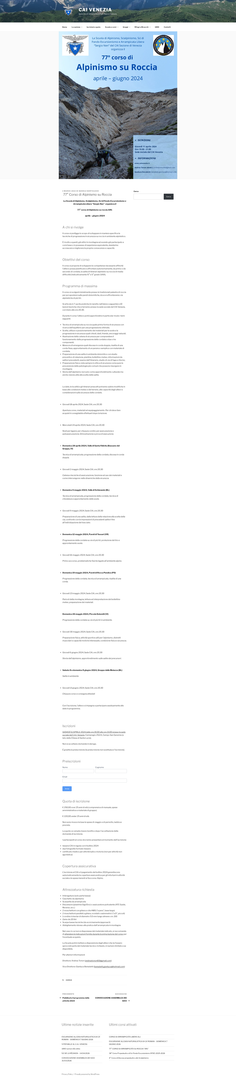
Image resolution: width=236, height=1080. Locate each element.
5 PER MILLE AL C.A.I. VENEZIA (74, 1044)
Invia (67, 789)
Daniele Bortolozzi (89, 191)
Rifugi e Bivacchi (141, 27)
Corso (69, 980)
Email (64, 777)
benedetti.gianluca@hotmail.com (109, 966)
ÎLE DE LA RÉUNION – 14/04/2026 (76, 1053)
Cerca (136, 191)
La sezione (76, 27)
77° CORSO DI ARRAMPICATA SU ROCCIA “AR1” (129, 1049)
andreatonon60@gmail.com (98, 961)
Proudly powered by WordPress (87, 1074)
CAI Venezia (95, 9)
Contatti (167, 27)
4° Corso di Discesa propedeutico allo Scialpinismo (129, 1058)
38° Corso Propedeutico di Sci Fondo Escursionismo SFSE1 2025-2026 (137, 1053)
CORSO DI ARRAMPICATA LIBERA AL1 (125, 1037)
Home (64, 27)
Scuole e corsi (110, 27)
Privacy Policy (67, 1074)
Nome (65, 767)
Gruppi (125, 27)
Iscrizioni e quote (93, 27)
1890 (157, 27)
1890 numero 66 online (71, 1049)
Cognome (99, 767)
